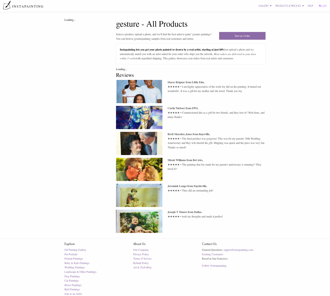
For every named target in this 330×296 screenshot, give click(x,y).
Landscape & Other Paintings (80, 271)
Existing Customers (212, 254)
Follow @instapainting (214, 265)
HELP (310, 6)
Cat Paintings (71, 280)
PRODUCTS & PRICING (288, 6)
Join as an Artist (73, 293)
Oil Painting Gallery (75, 249)
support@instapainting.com (238, 249)
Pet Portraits (71, 254)
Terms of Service (142, 258)
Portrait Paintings (73, 258)
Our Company (141, 249)
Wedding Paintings (74, 267)
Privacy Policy (141, 254)
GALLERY (263, 6)
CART (324, 6)
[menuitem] (264, 6)
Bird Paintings (72, 289)
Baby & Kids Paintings (77, 263)
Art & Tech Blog (142, 267)
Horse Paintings (73, 285)
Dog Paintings (72, 276)
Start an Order (242, 36)
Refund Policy (141, 263)
